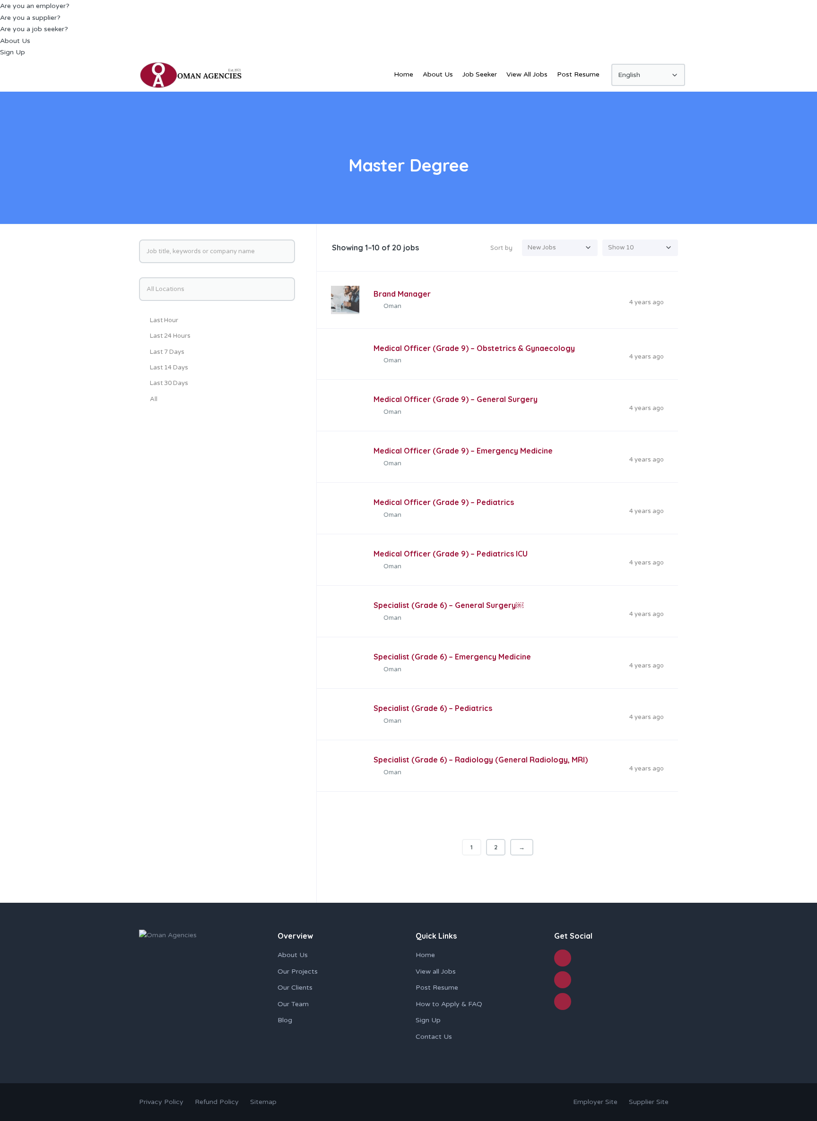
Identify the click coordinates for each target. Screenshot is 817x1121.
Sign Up (12, 52)
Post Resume (578, 74)
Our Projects (298, 971)
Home (403, 74)
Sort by (501, 247)
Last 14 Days (169, 367)
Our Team (293, 1004)
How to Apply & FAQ (449, 1004)
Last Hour (164, 320)
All (153, 399)
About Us (15, 41)
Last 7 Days (167, 352)
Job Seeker (479, 74)
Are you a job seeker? (34, 29)
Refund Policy (218, 1102)
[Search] (286, 251)
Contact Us (434, 1037)
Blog (285, 1020)
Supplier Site (649, 1102)
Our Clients (295, 988)
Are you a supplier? (30, 18)
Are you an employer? (35, 6)
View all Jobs (436, 971)
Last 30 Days (169, 383)
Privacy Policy (161, 1102)
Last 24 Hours (170, 336)
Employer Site (595, 1102)
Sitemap (263, 1102)
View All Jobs (527, 74)
